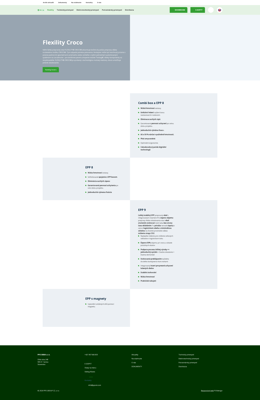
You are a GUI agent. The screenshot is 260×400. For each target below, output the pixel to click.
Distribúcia (129, 10)
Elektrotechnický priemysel (88, 10)
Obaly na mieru (90, 368)
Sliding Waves (90, 372)
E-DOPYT (199, 10)
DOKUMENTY (137, 366)
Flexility (50, 10)
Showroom (180, 10)
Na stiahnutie (76, 2)
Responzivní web (207, 391)
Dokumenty (62, 2)
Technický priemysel (65, 10)
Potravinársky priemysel (112, 10)
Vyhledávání (211, 10)
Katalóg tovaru (50, 70)
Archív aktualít (48, 2)
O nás (99, 2)
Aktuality (135, 355)
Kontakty (89, 2)
